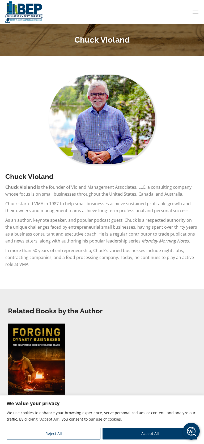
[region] (102, 419)
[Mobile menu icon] (195, 12)
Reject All (53, 433)
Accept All (150, 433)
